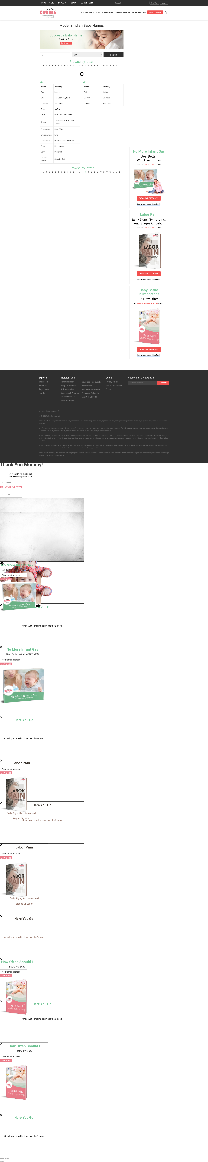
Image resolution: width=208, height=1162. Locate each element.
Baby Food (43, 382)
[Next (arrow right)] (3, 1161)
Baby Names (87, 386)
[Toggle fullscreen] (5, 1158)
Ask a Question (155, 12)
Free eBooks (107, 12)
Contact (109, 389)
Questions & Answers (70, 393)
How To (73, 3)
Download (6, 579)
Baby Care (43, 385)
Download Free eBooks (91, 382)
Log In (164, 3)
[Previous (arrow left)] (1, 1161)
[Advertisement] (147, 44)
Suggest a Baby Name (91, 389)
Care (51, 3)
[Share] (3, 1158)
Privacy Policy (112, 382)
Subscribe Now (11, 487)
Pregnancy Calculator (90, 393)
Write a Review (139, 12)
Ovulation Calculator (90, 397)
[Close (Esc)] (1, 1158)
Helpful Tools (86, 3)
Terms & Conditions (114, 385)
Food (43, 3)
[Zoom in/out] (8, 1158)
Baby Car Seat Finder (70, 385)
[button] (166, 12)
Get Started (66, 43)
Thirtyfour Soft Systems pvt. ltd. (83, 445)
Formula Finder (87, 12)
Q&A (98, 12)
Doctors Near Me (122, 12)
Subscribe (118, 3)
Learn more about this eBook (148, 204)
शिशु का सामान (44, 389)
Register (154, 3)
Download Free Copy (149, 198)
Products (61, 3)
